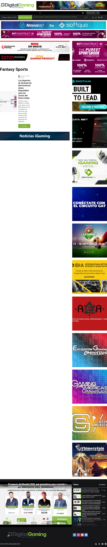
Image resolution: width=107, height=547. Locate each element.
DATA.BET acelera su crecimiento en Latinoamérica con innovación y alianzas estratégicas (92, 519)
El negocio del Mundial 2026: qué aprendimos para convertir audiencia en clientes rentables (90, 490)
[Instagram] (96, 17)
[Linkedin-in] (93, 17)
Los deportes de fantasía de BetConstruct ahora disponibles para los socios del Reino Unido (25, 89)
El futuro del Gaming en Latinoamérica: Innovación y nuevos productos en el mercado (91, 525)
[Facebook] (102, 17)
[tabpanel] (36, 504)
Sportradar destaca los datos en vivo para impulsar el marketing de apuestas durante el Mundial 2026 (91, 508)
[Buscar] (98, 13)
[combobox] (91, 13)
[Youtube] (99, 17)
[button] (40, 13)
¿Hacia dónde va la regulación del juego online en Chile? (91, 496)
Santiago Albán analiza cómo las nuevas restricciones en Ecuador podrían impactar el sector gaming (91, 514)
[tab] (89, 490)
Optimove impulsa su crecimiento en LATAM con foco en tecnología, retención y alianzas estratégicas (91, 502)
